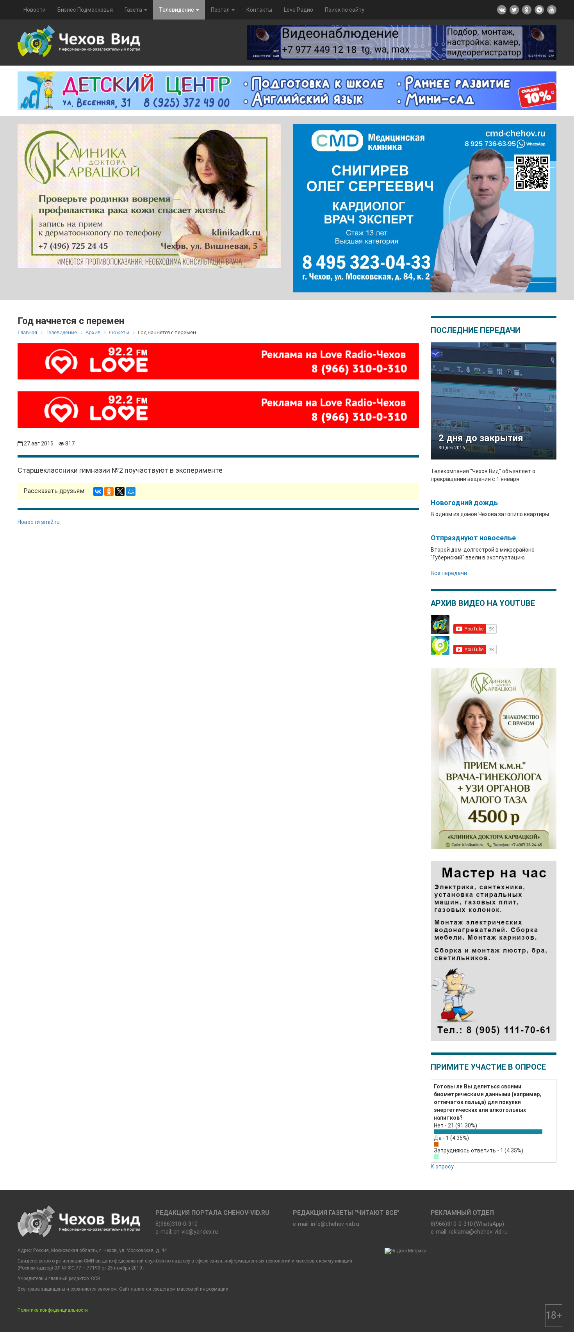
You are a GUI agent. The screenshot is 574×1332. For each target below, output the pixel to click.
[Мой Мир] (130, 491)
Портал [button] (221, 10)
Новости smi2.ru (39, 522)
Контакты (259, 10)
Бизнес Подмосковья (85, 10)
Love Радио (298, 10)
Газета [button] (134, 10)
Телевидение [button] (177, 10)
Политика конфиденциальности (53, 1310)
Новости (34, 10)
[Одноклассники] (109, 491)
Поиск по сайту (344, 10)
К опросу (442, 1166)
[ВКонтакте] (98, 491)
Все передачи (449, 573)
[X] (120, 491)
